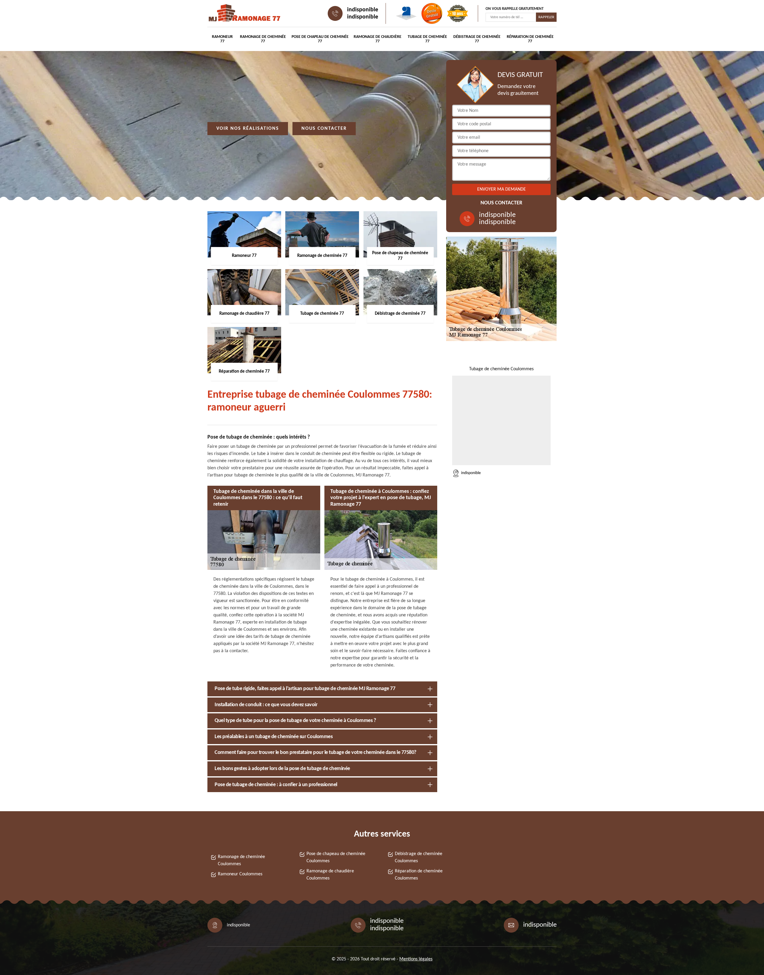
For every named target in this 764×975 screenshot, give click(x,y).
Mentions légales (415, 959)
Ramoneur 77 (222, 39)
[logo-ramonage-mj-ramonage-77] (234, 13)
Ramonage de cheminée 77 (263, 39)
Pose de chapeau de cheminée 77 (320, 39)
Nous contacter (324, 128)
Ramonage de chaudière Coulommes (330, 875)
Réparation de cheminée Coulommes (419, 875)
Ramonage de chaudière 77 (377, 39)
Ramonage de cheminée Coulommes (241, 860)
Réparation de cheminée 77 (530, 39)
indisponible (362, 10)
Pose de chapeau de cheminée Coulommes (335, 857)
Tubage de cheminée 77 (427, 39)
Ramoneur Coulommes (240, 874)
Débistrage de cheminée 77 (476, 39)
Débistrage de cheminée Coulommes (418, 857)
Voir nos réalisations (247, 128)
